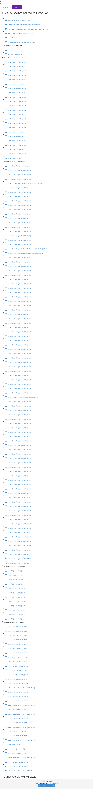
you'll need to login (53, 783)
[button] (1, 2)
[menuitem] (1, 4)
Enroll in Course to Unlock (46, 786)
